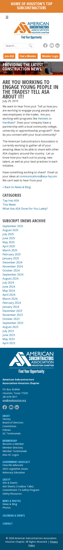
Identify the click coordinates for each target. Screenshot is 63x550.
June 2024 (9, 286)
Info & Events (10, 482)
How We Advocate (13, 465)
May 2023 (9, 339)
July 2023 (8, 331)
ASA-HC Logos (11, 454)
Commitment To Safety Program (21, 490)
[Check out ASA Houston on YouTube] (52, 45)
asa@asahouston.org (14, 400)
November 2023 (13, 315)
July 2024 (8, 282)
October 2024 (11, 270)
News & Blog (10, 504)
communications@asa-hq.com (38, 176)
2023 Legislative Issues (15, 468)
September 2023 (13, 323)
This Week (9, 204)
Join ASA (9, 56)
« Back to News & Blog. (17, 187)
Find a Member (28, 56)
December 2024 (12, 262)
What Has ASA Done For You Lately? (25, 208)
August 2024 (10, 278)
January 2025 (11, 258)
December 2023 (12, 311)
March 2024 (10, 299)
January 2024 (11, 307)
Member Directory (13, 447)
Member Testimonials (15, 451)
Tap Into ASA (11, 200)
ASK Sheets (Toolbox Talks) (18, 486)
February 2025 (12, 254)
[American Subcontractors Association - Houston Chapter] (31, 363)
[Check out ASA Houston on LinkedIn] (57, 45)
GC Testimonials (12, 433)
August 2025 (10, 230)
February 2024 (12, 303)
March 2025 (10, 250)
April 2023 (9, 343)
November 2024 (13, 266)
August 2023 (10, 327)
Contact (8, 523)
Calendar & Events (14, 515)
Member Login (50, 56)
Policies (7, 429)
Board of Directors (13, 422)
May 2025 (9, 242)
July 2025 (8, 234)
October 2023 (11, 319)
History (7, 419)
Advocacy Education (14, 472)
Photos (7, 507)
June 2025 (9, 238)
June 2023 (9, 335)
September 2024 (13, 274)
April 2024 (9, 295)
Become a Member (13, 443)
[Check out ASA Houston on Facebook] (45, 45)
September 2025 (13, 226)
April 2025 (9, 246)
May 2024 (9, 290)
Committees (9, 426)
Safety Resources (12, 493)
